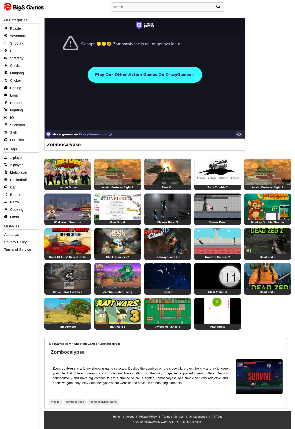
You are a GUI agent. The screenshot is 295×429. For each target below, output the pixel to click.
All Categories (198, 416)
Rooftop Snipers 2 (217, 257)
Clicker (15, 80)
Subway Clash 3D (168, 257)
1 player (16, 158)
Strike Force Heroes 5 (67, 291)
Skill (13, 132)
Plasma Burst (218, 222)
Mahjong (16, 73)
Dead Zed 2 (267, 257)
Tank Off (167, 187)
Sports (14, 51)
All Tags (217, 416)
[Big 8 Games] (23, 10)
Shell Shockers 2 (117, 257)
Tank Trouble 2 (218, 187)
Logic (14, 95)
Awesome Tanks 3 (167, 326)
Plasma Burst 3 (167, 222)
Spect (168, 291)
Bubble (15, 195)
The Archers (67, 326)
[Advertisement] (269, 80)
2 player (16, 165)
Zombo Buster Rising (117, 291)
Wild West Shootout (67, 222)
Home (117, 416)
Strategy (16, 58)
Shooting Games (85, 343)
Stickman (17, 125)
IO (11, 118)
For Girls (16, 140)
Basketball (18, 180)
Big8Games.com (60, 343)
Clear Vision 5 (217, 291)
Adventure (17, 36)
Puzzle (15, 28)
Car (12, 187)
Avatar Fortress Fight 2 (117, 187)
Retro (14, 202)
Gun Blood (117, 222)
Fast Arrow (217, 326)
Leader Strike (68, 187)
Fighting (16, 110)
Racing (15, 88)
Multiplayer (18, 172)
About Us (11, 235)
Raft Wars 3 (117, 326)
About (130, 416)
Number (16, 103)
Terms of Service (17, 250)
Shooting (16, 43)
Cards (14, 66)
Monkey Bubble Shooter (267, 222)
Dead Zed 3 (267, 291)
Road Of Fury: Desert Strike (67, 257)
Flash (14, 217)
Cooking (16, 210)
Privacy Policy (15, 242)
